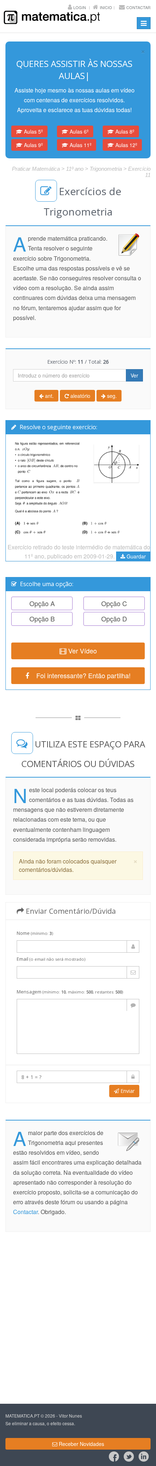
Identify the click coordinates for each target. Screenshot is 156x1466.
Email (51, 947)
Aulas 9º (32, 133)
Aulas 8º (124, 119)
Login (79, 7)
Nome (35, 921)
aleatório (79, 383)
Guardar (135, 544)
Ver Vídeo (81, 638)
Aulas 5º (32, 119)
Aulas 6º (78, 119)
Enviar (127, 1078)
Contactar (138, 7)
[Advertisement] (78, 1305)
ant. (49, 383)
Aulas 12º (125, 133)
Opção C (114, 591)
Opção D (114, 606)
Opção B (42, 606)
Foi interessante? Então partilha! (80, 663)
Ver (134, 363)
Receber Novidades (80, 1431)
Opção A (42, 591)
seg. (111, 383)
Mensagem (70, 979)
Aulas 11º (79, 133)
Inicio (106, 7)
